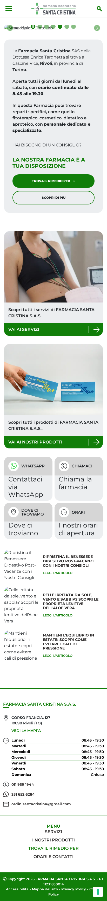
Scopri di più (53, 197)
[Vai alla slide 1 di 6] (39, 26)
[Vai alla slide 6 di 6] (73, 26)
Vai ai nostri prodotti (35, 442)
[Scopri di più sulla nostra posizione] (28, 521)
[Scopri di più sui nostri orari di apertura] (79, 521)
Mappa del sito (45, 889)
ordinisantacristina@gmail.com (41, 804)
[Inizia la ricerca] (99, 8)
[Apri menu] (8, 9)
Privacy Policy (73, 889)
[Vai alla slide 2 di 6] (46, 26)
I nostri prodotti (53, 840)
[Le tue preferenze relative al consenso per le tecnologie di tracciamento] (98, 892)
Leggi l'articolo (57, 573)
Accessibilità (17, 889)
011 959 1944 (22, 784)
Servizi (53, 831)
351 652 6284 (23, 794)
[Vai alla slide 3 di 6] (53, 26)
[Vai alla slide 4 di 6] (60, 26)
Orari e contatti (53, 856)
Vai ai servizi (23, 329)
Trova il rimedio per (51, 181)
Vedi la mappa (26, 730)
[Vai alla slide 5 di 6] (66, 26)
